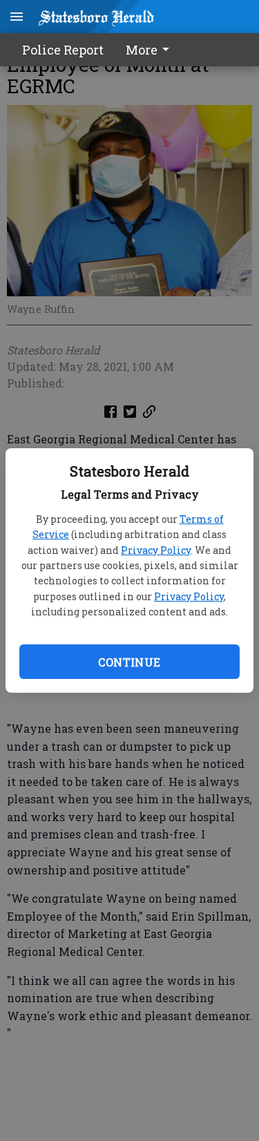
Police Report (63, 49)
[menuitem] (151, 49)
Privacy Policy (156, 550)
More (141, 49)
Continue (129, 662)
